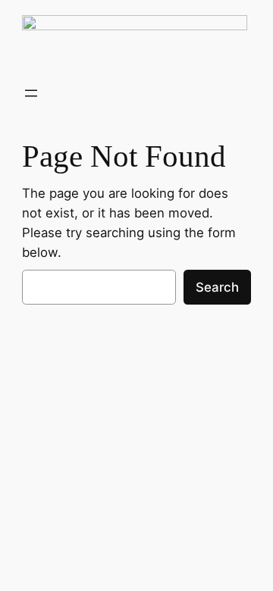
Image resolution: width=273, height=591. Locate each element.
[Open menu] (31, 93)
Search (217, 287)
